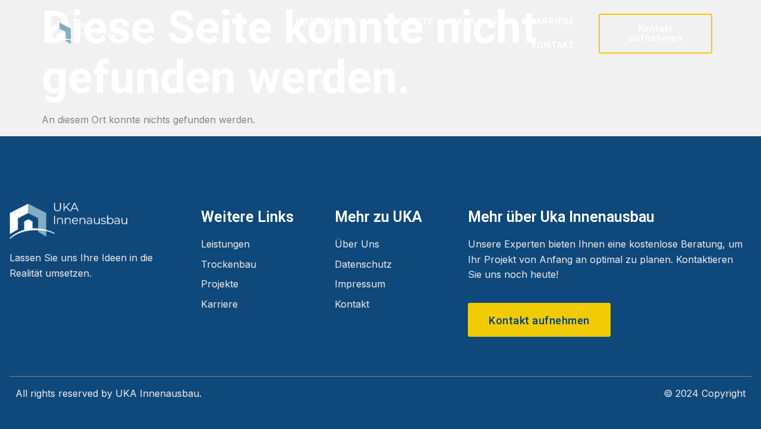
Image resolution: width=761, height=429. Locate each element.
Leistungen (324, 21)
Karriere (552, 21)
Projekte (409, 21)
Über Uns (474, 21)
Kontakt (553, 45)
